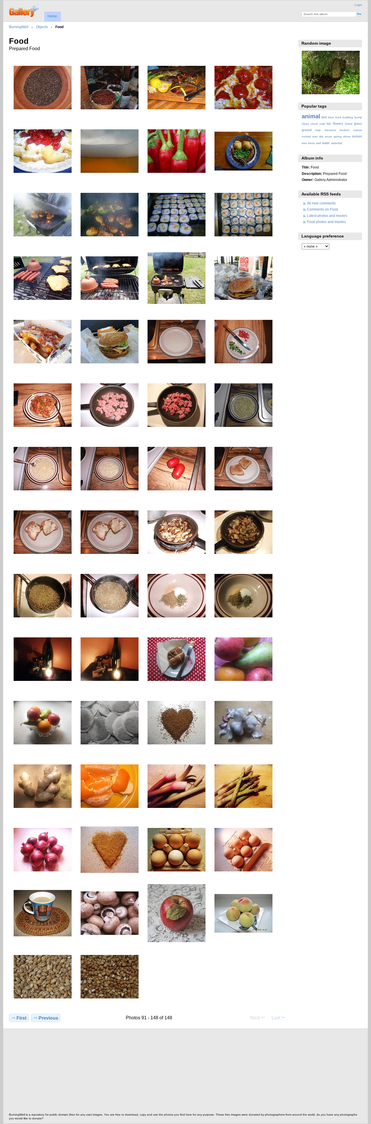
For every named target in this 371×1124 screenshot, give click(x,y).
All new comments (321, 203)
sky (321, 136)
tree (304, 143)
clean (305, 123)
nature (357, 130)
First (21, 1018)
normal (306, 136)
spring (338, 136)
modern (344, 130)
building (348, 117)
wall (318, 143)
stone (347, 136)
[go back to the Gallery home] (24, 10)
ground (307, 130)
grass (358, 123)
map (318, 130)
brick (338, 117)
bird (324, 117)
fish (329, 123)
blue (331, 117)
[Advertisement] (183, 1072)
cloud (314, 123)
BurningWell (18, 27)
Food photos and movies (326, 222)
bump (358, 117)
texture (357, 136)
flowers (338, 123)
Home (52, 16)
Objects (42, 27)
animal (311, 116)
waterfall (336, 143)
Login (358, 4)
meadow (330, 130)
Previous (48, 1018)
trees (311, 143)
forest (348, 123)
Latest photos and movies (327, 215)
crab (322, 123)
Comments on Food (322, 209)
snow (328, 136)
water (326, 143)
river (315, 136)
